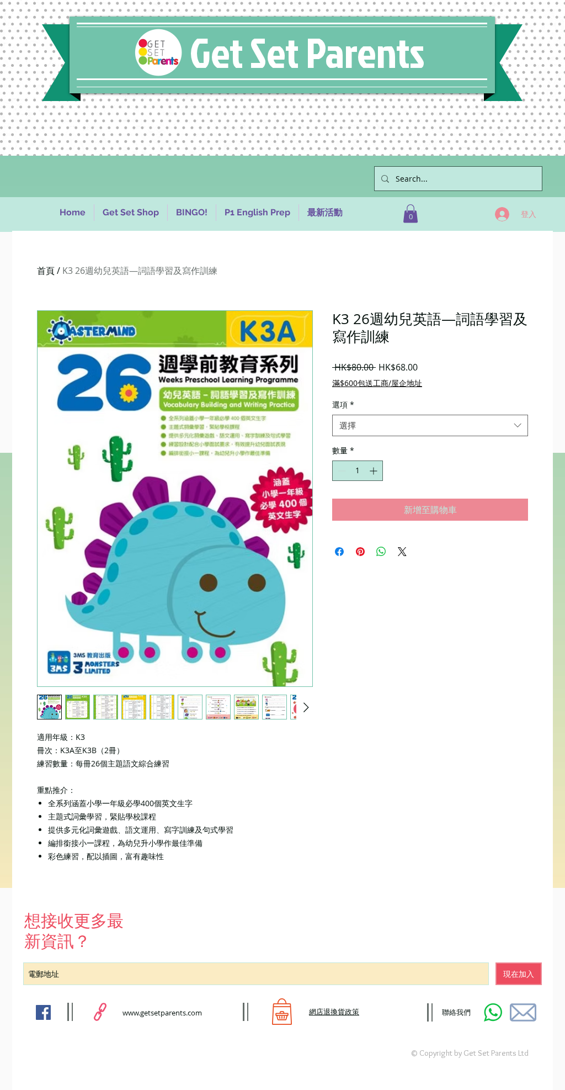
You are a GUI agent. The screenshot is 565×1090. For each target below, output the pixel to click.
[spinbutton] (357, 470)
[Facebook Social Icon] (43, 1012)
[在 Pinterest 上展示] (360, 551)
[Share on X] (402, 551)
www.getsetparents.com (162, 1013)
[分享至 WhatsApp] (381, 551)
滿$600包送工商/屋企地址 (377, 383)
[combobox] (430, 425)
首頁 (46, 270)
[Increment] (374, 470)
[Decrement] (341, 470)
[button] (410, 213)
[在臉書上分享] (339, 551)
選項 (343, 404)
